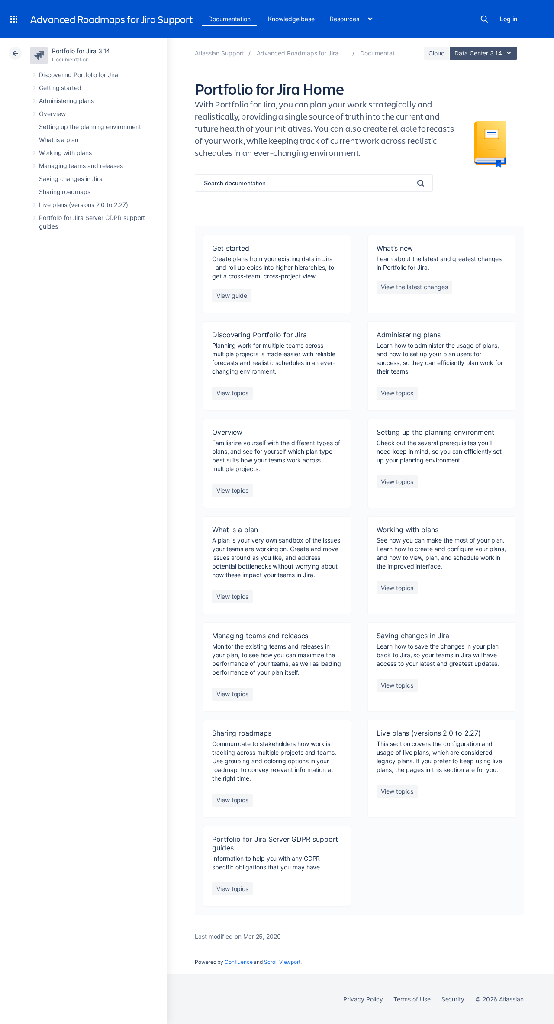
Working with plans (65, 152)
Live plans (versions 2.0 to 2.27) (83, 204)
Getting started (60, 87)
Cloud (436, 53)
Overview (52, 113)
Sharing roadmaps (64, 191)
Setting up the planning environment (90, 126)
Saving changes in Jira (70, 178)
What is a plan (58, 139)
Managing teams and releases (81, 165)
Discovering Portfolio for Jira (78, 74)
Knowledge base (291, 19)
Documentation (229, 19)
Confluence (238, 962)
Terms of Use (411, 999)
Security (452, 999)
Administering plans (66, 100)
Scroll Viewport (282, 962)
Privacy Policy (363, 999)
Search (484, 19)
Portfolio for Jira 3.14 (81, 51)
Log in (508, 19)
